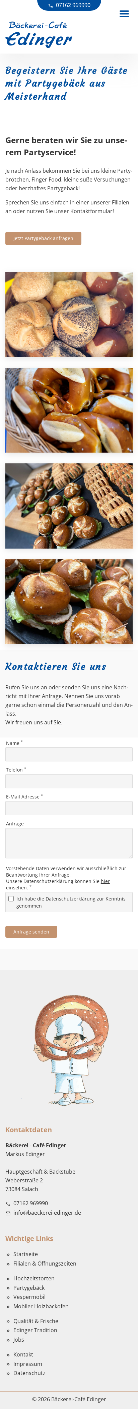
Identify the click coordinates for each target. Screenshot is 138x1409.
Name (14, 742)
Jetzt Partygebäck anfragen (43, 238)
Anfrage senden (31, 931)
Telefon (16, 769)
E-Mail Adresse (24, 796)
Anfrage (15, 823)
